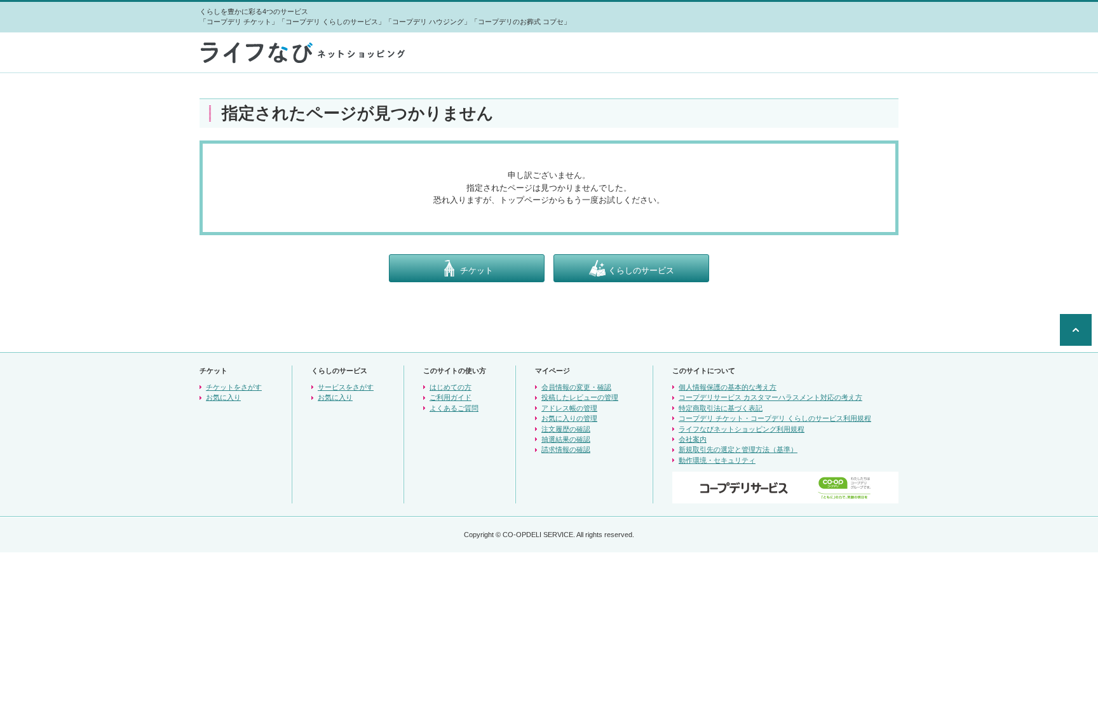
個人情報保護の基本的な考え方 (727, 387)
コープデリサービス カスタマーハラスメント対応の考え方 (770, 397)
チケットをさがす (234, 387)
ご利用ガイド (450, 397)
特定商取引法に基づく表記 (720, 408)
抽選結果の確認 (565, 439)
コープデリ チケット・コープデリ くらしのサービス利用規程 (775, 418)
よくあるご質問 (454, 408)
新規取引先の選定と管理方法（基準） (738, 449)
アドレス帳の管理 (569, 408)
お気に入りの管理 (569, 418)
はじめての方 (450, 387)
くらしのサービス (640, 270)
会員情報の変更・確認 (576, 387)
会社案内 (693, 439)
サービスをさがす (346, 387)
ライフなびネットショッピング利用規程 (741, 429)
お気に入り (223, 397)
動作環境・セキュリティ (717, 460)
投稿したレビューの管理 (579, 397)
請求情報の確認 (565, 449)
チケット (475, 270)
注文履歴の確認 (565, 429)
